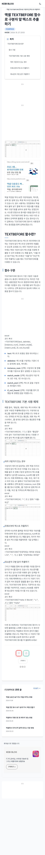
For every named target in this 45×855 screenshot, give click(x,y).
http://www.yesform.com (16, 179)
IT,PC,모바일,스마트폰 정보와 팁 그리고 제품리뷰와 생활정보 (17, 760)
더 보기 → (36, 688)
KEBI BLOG (8, 3)
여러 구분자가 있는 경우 (18, 62)
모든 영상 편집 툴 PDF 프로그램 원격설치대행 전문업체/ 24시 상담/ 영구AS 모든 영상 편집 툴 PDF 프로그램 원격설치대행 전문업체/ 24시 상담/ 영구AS (15, 174)
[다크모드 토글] (40, 3)
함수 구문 (12, 50)
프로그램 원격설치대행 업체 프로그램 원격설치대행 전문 (15, 168)
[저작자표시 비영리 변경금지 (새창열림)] (22, 668)
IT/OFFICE (10, 29)
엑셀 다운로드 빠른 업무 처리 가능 (15, 185)
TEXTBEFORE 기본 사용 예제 (19, 56)
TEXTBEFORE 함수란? (16, 44)
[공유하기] (26, 653)
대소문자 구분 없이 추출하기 (20, 74)
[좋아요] (18, 653)
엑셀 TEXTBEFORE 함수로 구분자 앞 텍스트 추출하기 (22, 19)
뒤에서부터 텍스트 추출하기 (19, 68)
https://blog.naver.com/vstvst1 (18, 162)
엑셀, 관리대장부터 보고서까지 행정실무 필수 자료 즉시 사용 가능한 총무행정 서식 (15, 190)
